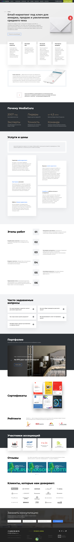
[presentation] (11, 360)
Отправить (57, 521)
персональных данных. (19, 524)
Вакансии (37, 1)
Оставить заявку (67, 1)
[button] (34, 374)
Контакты (47, 1)
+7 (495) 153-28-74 (58, 1)
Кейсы (28, 537)
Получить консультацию (14, 34)
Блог (28, 1)
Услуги (11, 1)
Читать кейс (18, 364)
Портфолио (23, 1)
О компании (17, 1)
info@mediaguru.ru (13, 533)
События (41, 1)
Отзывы (32, 1)
